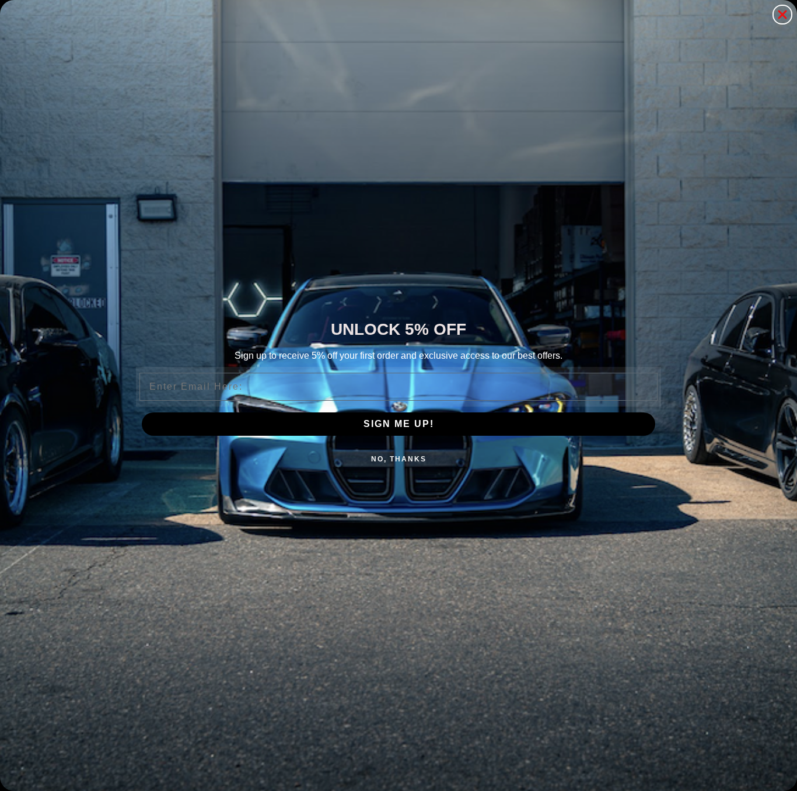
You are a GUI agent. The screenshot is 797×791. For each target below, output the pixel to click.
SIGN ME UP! (398, 424)
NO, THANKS (399, 459)
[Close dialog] (782, 14)
